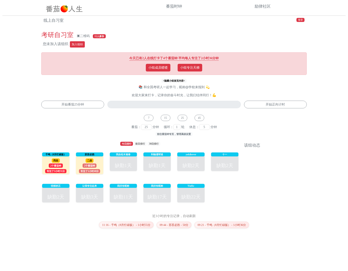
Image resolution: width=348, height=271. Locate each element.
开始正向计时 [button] (275, 104)
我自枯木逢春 (123, 154)
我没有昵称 (123, 185)
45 (199, 117)
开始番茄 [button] (72, 104)
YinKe (190, 185)
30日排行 (154, 143)
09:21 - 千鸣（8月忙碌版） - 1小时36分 (222, 225)
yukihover (191, 154)
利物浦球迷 (157, 154)
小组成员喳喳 (158, 67)
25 (182, 117)
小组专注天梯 (190, 67)
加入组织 (77, 44)
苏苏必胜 (89, 154)
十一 (224, 154)
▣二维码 (83, 36)
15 (165, 117)
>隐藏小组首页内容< (174, 80)
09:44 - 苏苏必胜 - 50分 (174, 225)
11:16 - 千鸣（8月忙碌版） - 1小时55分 (126, 225)
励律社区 (263, 6)
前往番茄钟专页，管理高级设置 (174, 134)
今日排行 (127, 143)
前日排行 (140, 143)
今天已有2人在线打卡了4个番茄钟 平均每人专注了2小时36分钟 (174, 58)
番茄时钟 (174, 6)
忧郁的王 (56, 185)
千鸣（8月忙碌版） (56, 154)
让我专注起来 (89, 185)
